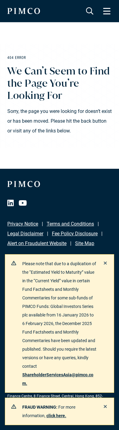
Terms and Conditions (70, 224)
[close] (105, 263)
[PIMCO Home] (23, 11)
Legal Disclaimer (25, 234)
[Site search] (90, 11)
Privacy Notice (22, 224)
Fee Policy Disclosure (75, 234)
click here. (56, 415)
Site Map (84, 243)
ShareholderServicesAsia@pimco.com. (57, 379)
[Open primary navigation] (107, 11)
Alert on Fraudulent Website (37, 243)
